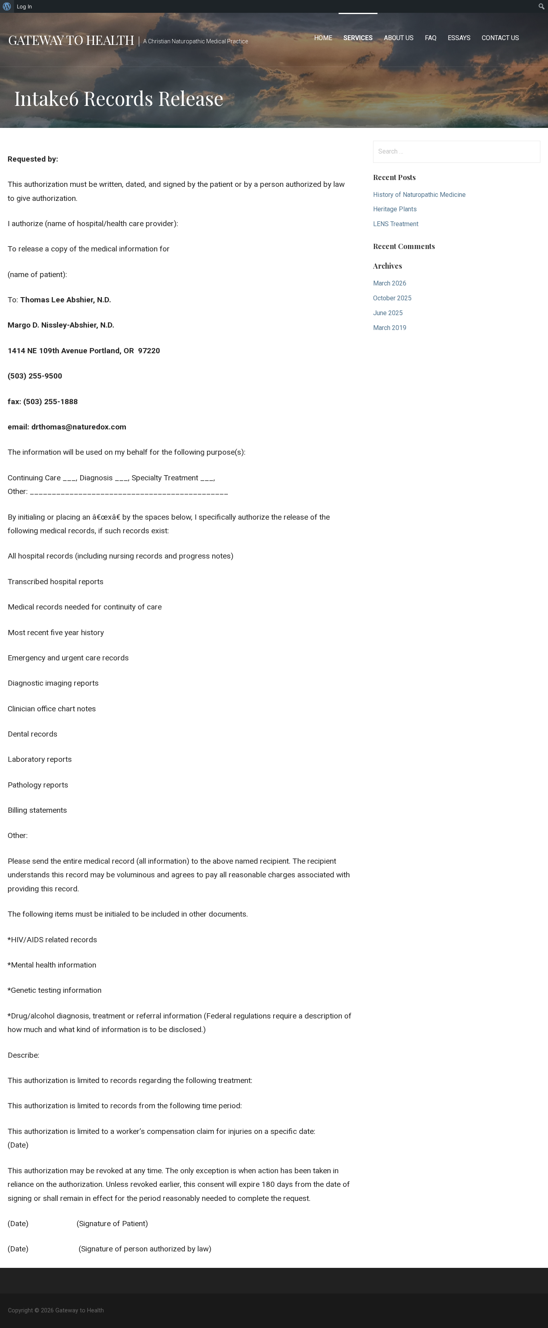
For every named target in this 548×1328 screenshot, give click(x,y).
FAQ (430, 38)
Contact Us (500, 38)
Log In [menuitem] (24, 6)
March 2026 (389, 283)
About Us (399, 38)
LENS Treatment (395, 224)
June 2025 (388, 313)
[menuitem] (7, 6)
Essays (459, 38)
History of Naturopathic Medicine (419, 194)
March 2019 (389, 328)
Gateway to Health (71, 39)
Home (323, 38)
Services (358, 38)
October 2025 (392, 298)
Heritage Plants (395, 209)
